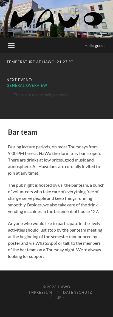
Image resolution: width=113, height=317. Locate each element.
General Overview (27, 85)
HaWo (64, 287)
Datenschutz (77, 292)
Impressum (40, 292)
